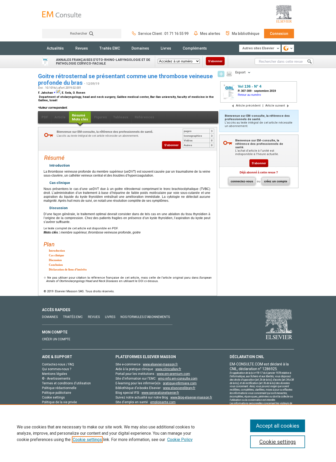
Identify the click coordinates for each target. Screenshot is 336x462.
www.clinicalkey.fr (168, 369)
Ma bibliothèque (245, 33)
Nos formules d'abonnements (145, 317)
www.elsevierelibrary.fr (179, 388)
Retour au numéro (249, 94)
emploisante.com (163, 402)
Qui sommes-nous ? (56, 369)
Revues (81, 48)
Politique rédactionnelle (59, 388)
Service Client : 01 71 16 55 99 (163, 33)
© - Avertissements (56, 378)
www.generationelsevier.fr (160, 393)
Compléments (195, 48)
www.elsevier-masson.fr (160, 364)
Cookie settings (87, 439)
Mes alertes (210, 33)
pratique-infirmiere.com (180, 383)
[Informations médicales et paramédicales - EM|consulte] (61, 14)
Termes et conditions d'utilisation (66, 383)
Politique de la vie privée (59, 402)
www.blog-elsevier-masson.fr (191, 397)
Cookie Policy (180, 439)
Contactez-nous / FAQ (58, 364)
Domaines (140, 48)
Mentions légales (54, 374)
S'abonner (215, 61)
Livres (166, 48)
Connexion (279, 33)
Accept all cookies (277, 426)
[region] (168, 433)
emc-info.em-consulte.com (177, 378)
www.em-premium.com (173, 374)
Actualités (55, 48)
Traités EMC (109, 48)
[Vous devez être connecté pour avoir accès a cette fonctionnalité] (221, 74)
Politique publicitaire (56, 393)
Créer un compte (56, 339)
